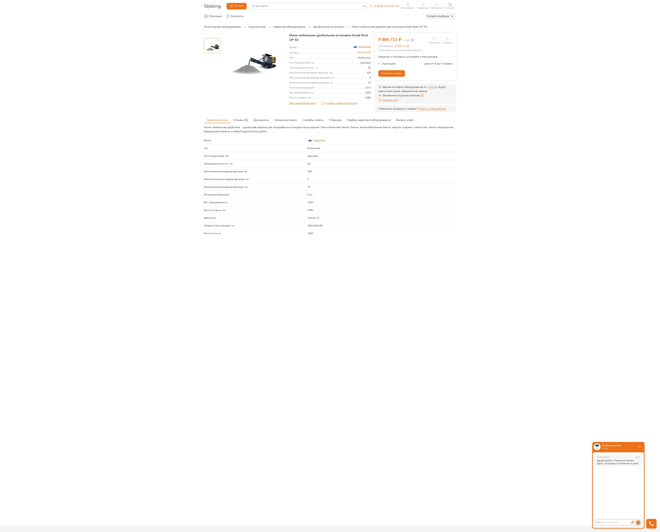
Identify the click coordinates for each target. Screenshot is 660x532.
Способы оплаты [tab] (312, 120)
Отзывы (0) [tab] (240, 120)
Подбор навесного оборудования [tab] (369, 120)
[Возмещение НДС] (412, 40)
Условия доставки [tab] (285, 120)
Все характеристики (302, 103)
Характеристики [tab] (217, 120)
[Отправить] (638, 522)
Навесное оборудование (289, 27)
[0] (434, 38)
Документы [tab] (261, 120)
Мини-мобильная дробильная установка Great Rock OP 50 (389, 27)
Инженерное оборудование (222, 27)
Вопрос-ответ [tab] (405, 120)
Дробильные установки (328, 27)
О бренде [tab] (335, 120)
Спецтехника (257, 27)
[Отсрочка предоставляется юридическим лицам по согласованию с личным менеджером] (422, 95)
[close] (639, 446)
